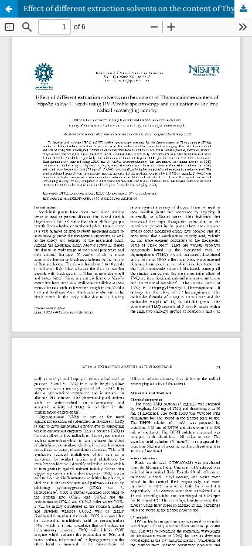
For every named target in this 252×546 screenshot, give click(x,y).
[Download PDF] (243, 9)
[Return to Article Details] (9, 9)
